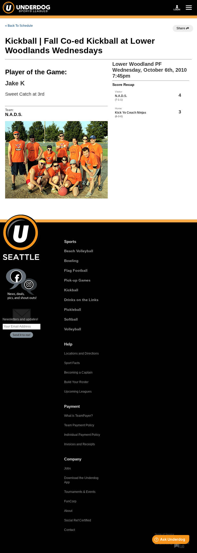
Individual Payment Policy (82, 435)
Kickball (71, 290)
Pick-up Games (77, 280)
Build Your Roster (76, 382)
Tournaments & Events (79, 492)
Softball (71, 319)
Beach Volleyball (78, 251)
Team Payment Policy (79, 425)
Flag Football (75, 270)
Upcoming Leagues (78, 391)
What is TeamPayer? (78, 416)
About (68, 511)
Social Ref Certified (77, 520)
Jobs (67, 468)
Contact (69, 530)
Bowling (71, 261)
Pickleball (72, 309)
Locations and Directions (81, 353)
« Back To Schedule (19, 26)
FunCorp (70, 501)
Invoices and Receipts (79, 444)
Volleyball (72, 329)
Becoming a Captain (78, 372)
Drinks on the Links (81, 300)
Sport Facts (72, 363)
